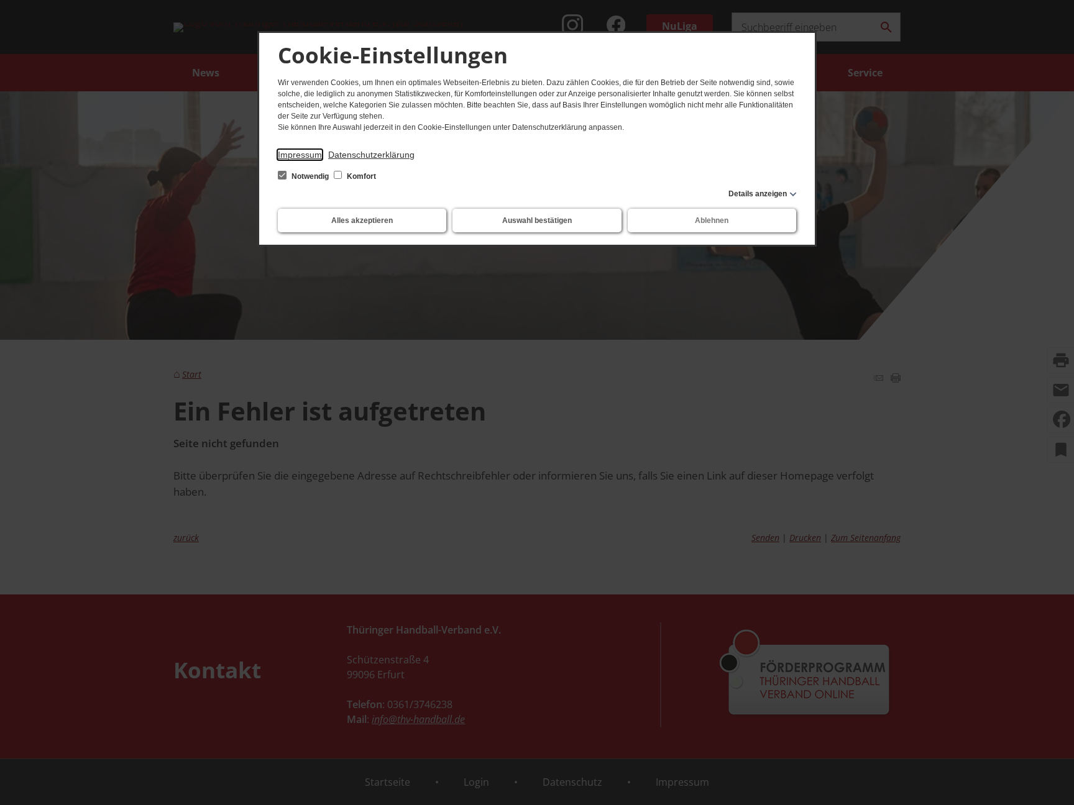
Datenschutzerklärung (371, 155)
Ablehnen (711, 220)
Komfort (360, 176)
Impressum (300, 155)
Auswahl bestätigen (537, 220)
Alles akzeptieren (362, 220)
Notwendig (310, 176)
